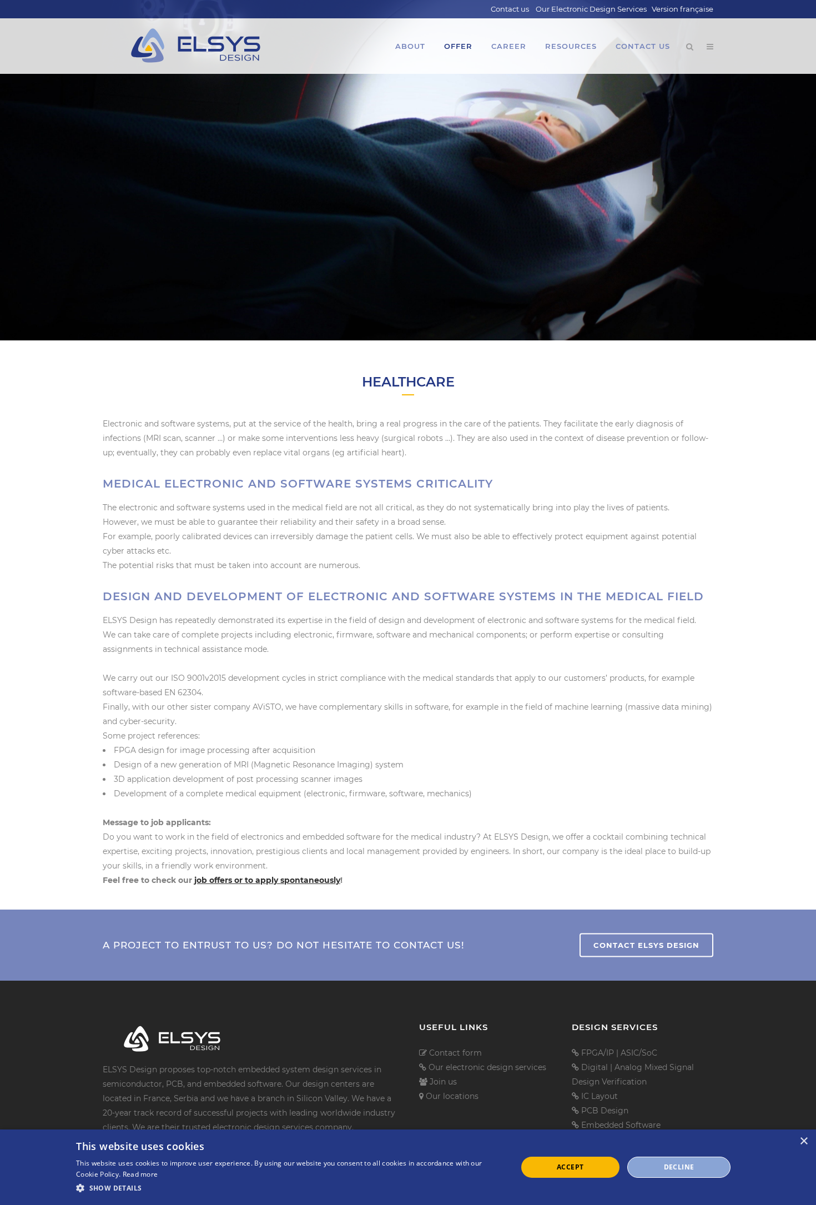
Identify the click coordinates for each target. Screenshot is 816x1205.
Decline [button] (679, 1167)
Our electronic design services (487, 1067)
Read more (140, 1174)
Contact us (510, 8)
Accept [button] (570, 1167)
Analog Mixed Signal (654, 1067)
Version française (682, 8)
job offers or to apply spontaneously (267, 880)
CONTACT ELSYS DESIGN (646, 944)
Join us (443, 1082)
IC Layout (599, 1096)
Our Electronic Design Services (591, 8)
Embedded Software (621, 1125)
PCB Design (604, 1111)
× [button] (803, 1141)
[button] (290, 1188)
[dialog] (408, 1167)
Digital (595, 1067)
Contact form (455, 1053)
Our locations (452, 1096)
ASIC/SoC (639, 1053)
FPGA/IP (598, 1053)
